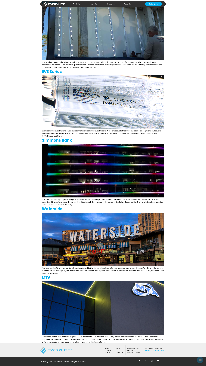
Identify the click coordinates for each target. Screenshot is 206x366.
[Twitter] (140, 361)
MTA (46, 277)
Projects (93, 4)
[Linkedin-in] (159, 361)
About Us (127, 4)
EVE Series (52, 71)
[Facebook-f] (146, 361)
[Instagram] (152, 361)
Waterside (52, 209)
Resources (111, 4)
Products (76, 4)
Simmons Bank (57, 140)
